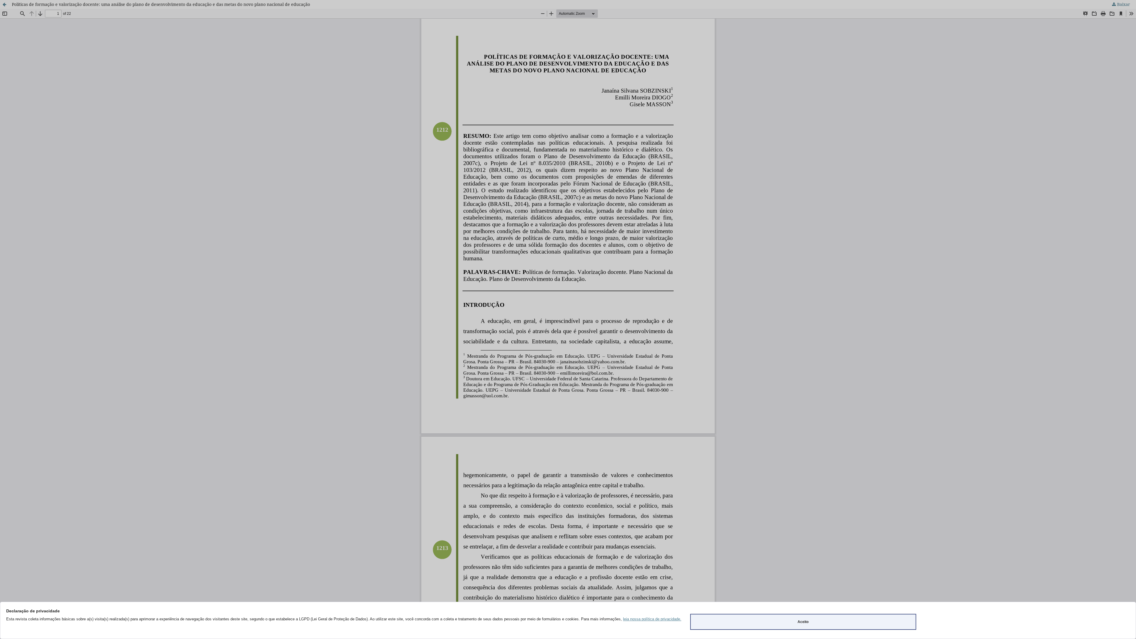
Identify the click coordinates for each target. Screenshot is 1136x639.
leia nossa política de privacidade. (652, 619)
